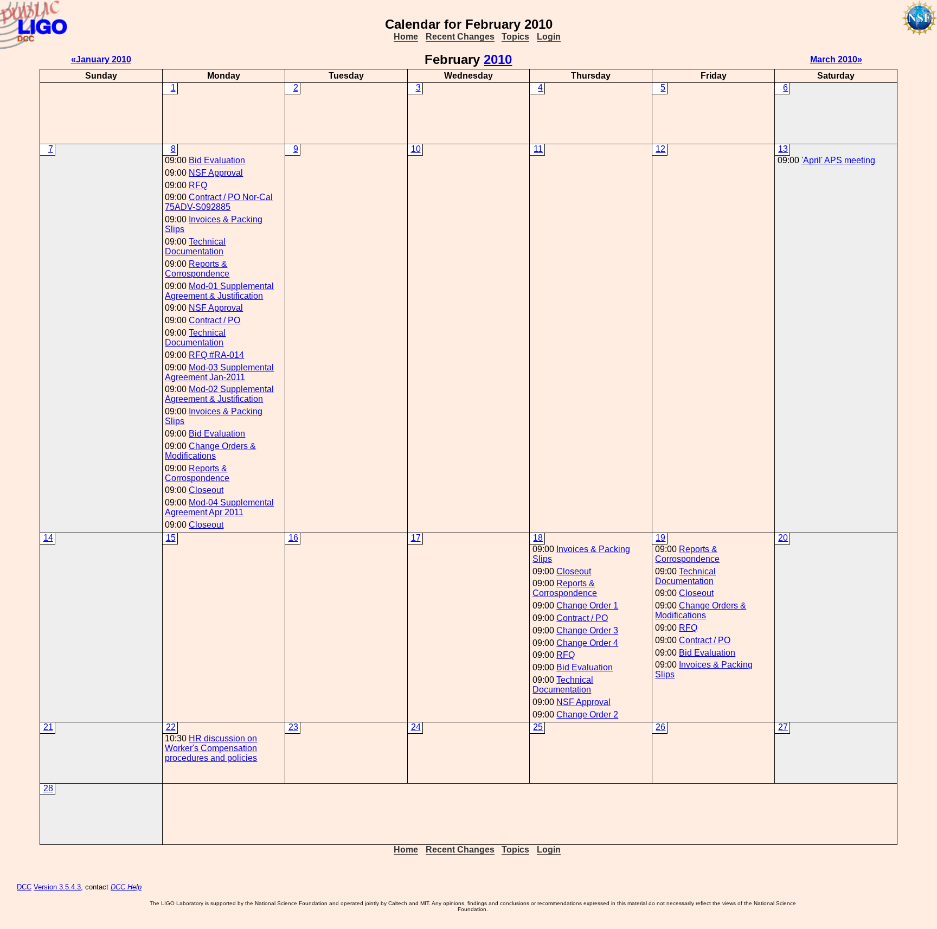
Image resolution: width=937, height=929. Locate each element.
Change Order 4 (587, 643)
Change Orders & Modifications (210, 450)
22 (171, 727)
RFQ (198, 185)
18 (538, 537)
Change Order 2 (587, 714)
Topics (515, 36)
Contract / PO (214, 320)
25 (538, 727)
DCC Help (126, 887)
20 (783, 537)
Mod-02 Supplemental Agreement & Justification (219, 394)
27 (783, 727)
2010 (498, 59)
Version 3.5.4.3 (57, 887)
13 (783, 148)
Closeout (206, 490)
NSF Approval (216, 172)
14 (48, 537)
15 (171, 537)
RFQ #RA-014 (216, 355)
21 (48, 727)
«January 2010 (101, 59)
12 (660, 148)
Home (406, 36)
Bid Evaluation (217, 160)
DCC (24, 887)
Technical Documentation (195, 246)
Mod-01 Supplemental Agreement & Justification (219, 290)
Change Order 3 (587, 630)
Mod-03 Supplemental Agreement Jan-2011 (219, 372)
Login (549, 36)
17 (416, 537)
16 (293, 537)
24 (416, 727)
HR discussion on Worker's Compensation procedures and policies (211, 748)
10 (416, 148)
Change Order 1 (587, 605)
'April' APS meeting (838, 160)
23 (293, 727)
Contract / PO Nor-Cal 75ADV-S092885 (219, 202)
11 (538, 148)
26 (660, 727)
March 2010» (836, 59)
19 (660, 537)
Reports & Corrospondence (197, 268)
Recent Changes (460, 36)
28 (48, 788)
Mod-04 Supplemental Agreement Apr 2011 (219, 507)
